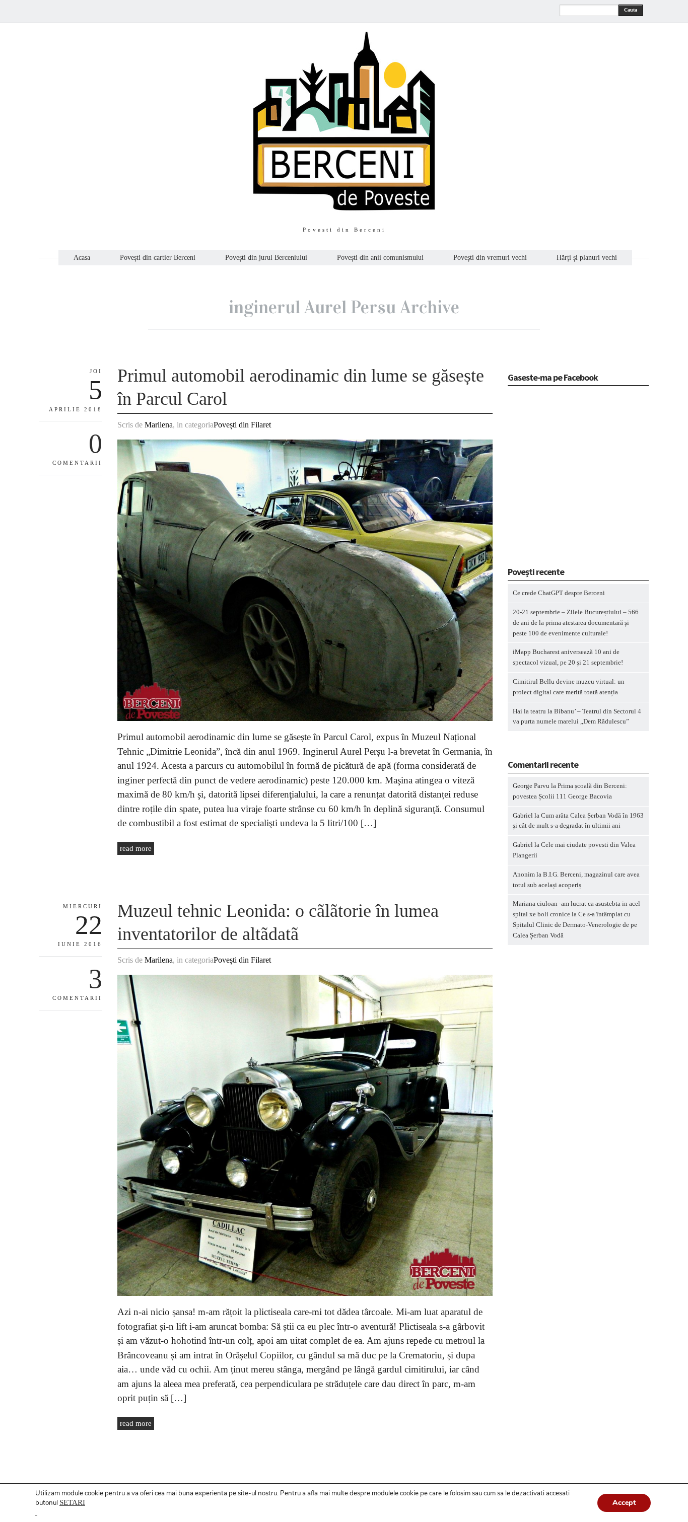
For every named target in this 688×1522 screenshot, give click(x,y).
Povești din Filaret (242, 424)
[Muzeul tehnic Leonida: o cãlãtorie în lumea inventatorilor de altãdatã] (305, 1293)
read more (136, 848)
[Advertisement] (571, 479)
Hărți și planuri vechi (587, 257)
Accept (624, 1502)
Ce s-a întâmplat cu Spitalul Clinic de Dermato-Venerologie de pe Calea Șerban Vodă (575, 924)
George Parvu (531, 785)
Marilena (159, 424)
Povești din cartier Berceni (157, 257)
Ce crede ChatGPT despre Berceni (559, 593)
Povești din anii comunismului (380, 257)
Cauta (630, 10)
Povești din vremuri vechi (490, 257)
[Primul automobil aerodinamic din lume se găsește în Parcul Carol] (305, 718)
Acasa (82, 257)
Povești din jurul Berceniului (266, 257)
